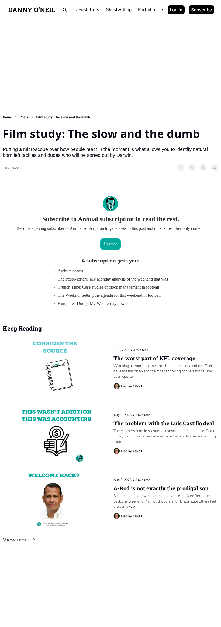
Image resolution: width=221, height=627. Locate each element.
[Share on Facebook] (180, 167)
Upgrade (110, 244)
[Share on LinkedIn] (214, 167)
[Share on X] (192, 167)
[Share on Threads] (203, 167)
